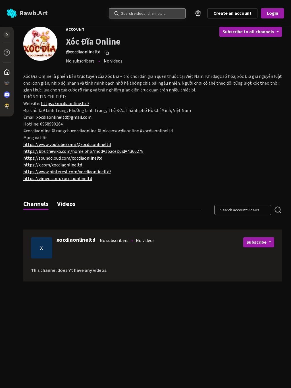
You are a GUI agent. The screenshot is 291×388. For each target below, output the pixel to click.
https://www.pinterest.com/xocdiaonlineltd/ (67, 172)
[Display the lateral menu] (6, 34)
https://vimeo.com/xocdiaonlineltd (57, 179)
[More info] (7, 52)
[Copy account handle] (107, 52)
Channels (36, 204)
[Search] (116, 13)
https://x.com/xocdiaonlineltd (52, 165)
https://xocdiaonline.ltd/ (65, 104)
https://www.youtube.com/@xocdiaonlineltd (67, 144)
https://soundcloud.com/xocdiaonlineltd (62, 158)
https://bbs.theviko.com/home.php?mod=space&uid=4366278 (83, 151)
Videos (66, 204)
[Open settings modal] (198, 13)
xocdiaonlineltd (76, 240)
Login (272, 13)
